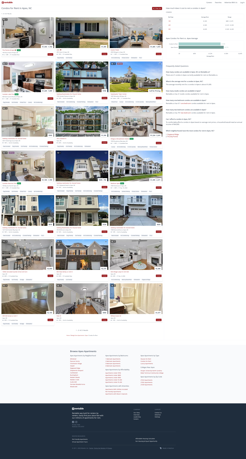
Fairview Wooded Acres (77, 384)
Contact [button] (50, 54)
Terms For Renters (100, 448)
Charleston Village (76, 363)
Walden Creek (74, 380)
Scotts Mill (73, 382)
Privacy (109, 448)
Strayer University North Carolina (151, 371)
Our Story (137, 413)
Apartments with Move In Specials (116, 394)
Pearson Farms (75, 361)
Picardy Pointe (172, 136)
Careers (209, 2)
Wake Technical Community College (152, 373)
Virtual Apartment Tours (80, 442)
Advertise (158, 415)
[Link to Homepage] (7, 2)
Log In (242, 2)
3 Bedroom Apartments (112, 363)
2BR (169, 25)
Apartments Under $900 (113, 377)
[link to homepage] (102, 408)
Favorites (218, 2)
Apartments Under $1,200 (113, 382)
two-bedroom (186, 113)
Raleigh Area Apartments (77, 335)
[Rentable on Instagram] (76, 423)
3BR (169, 29)
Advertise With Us (230, 2)
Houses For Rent (146, 359)
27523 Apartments (146, 380)
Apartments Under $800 (113, 375)
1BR (169, 21)
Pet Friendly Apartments (113, 392)
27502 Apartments (146, 382)
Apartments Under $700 (113, 373)
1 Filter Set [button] (157, 8)
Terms (91, 448)
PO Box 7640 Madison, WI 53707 (78, 425)
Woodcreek (73, 387)
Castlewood (74, 373)
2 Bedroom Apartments (112, 361)
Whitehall (73, 359)
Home (68, 335)
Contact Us (158, 413)
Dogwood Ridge (173, 134)
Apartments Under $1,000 (113, 380)
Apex (86, 335)
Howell (72, 366)
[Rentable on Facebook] (73, 423)
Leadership (137, 417)
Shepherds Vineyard (76, 370)
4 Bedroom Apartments (112, 366)
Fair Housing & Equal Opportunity (146, 441)
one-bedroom (186, 103)
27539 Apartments (146, 385)
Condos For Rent (146, 361)
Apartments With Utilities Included (116, 389)
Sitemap (157, 417)
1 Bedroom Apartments (112, 359)
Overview (137, 415)
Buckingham (74, 375)
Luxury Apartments (147, 363)
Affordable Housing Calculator (145, 438)
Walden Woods (75, 377)
